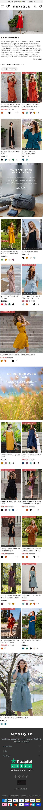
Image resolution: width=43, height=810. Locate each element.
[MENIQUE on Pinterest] (23, 777)
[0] (6, 7)
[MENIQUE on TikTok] (27, 777)
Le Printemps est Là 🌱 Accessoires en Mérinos (21, 1)
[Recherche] (35, 6)
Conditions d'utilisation (10, 795)
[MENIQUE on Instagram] (19, 777)
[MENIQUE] (21, 6)
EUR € (19, 783)
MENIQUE (23, 789)
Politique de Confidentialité (30, 795)
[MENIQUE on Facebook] (15, 777)
